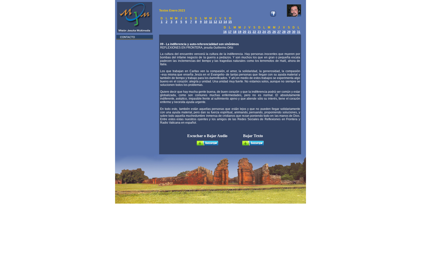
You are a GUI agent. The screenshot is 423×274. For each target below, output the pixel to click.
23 (259, 32)
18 (234, 32)
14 (225, 22)
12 (215, 22)
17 (230, 32)
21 (249, 32)
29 (289, 32)
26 (274, 32)
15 (230, 22)
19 (239, 32)
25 (269, 32)
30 (293, 32)
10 (205, 22)
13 (220, 22)
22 (254, 32)
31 (298, 32)
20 (244, 32)
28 (284, 32)
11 (210, 22)
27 (279, 32)
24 (264, 32)
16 (225, 32)
